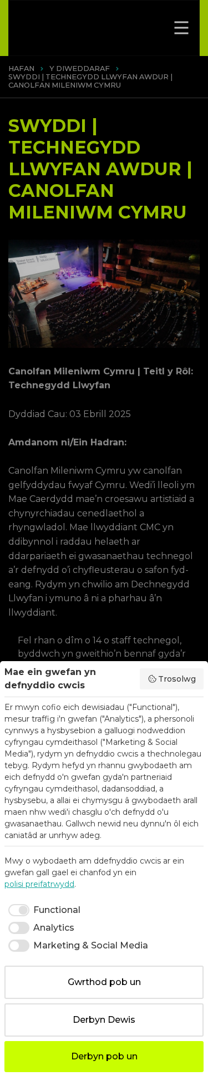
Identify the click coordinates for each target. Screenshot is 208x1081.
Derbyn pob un (104, 1056)
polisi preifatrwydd (39, 884)
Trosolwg (177, 679)
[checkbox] (42, 910)
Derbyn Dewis (104, 1019)
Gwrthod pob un (104, 982)
